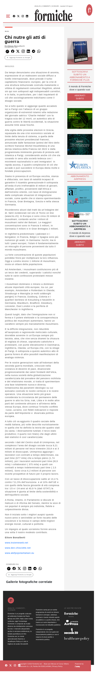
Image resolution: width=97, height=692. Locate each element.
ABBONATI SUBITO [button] (80, 97)
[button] (8, 16)
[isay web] (77, 666)
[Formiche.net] (89, 10)
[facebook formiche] (6, 665)
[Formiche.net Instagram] (23, 16)
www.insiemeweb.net (16, 542)
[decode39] (76, 631)
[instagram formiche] (15, 665)
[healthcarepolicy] (76, 639)
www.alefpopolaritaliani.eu (19, 553)
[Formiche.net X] (18, 16)
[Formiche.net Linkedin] (27, 16)
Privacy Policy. (57, 666)
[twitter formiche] (10, 665)
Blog (7, 31)
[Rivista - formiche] (76, 614)
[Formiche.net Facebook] (14, 16)
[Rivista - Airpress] (76, 622)
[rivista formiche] (79, 202)
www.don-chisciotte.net (18, 548)
